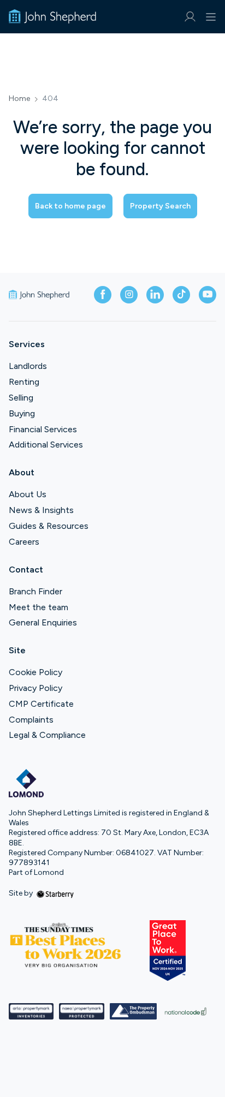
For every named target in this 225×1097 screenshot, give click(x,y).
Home (19, 99)
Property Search (160, 206)
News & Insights (41, 510)
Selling (21, 397)
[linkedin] (155, 294)
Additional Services (46, 444)
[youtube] (207, 294)
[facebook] (102, 294)
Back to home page (70, 206)
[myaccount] (190, 16)
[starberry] (55, 893)
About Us (27, 494)
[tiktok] (181, 294)
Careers (24, 541)
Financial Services (43, 429)
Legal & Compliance (47, 735)
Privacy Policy (35, 688)
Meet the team (38, 607)
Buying (22, 413)
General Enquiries (43, 622)
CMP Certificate (41, 704)
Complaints (31, 719)
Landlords (28, 366)
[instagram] (129, 294)
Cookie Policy (35, 672)
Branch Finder (35, 591)
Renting (24, 382)
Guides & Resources (48, 526)
